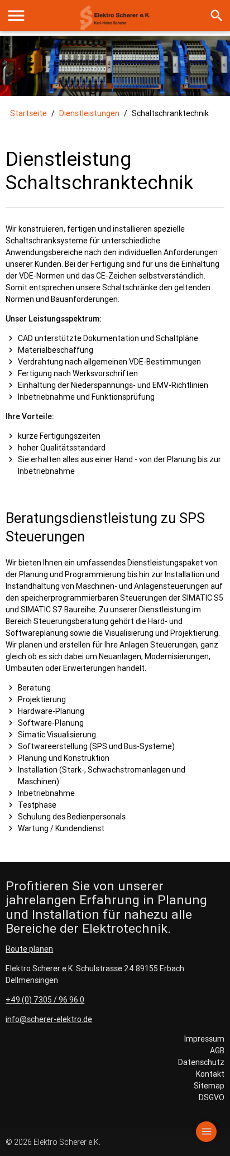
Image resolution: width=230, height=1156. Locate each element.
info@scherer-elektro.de (49, 1019)
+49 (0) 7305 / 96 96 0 (45, 1000)
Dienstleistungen (89, 113)
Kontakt (210, 1074)
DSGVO (211, 1097)
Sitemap (209, 1086)
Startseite (28, 113)
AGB (217, 1050)
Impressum (204, 1039)
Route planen (29, 949)
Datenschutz (201, 1062)
